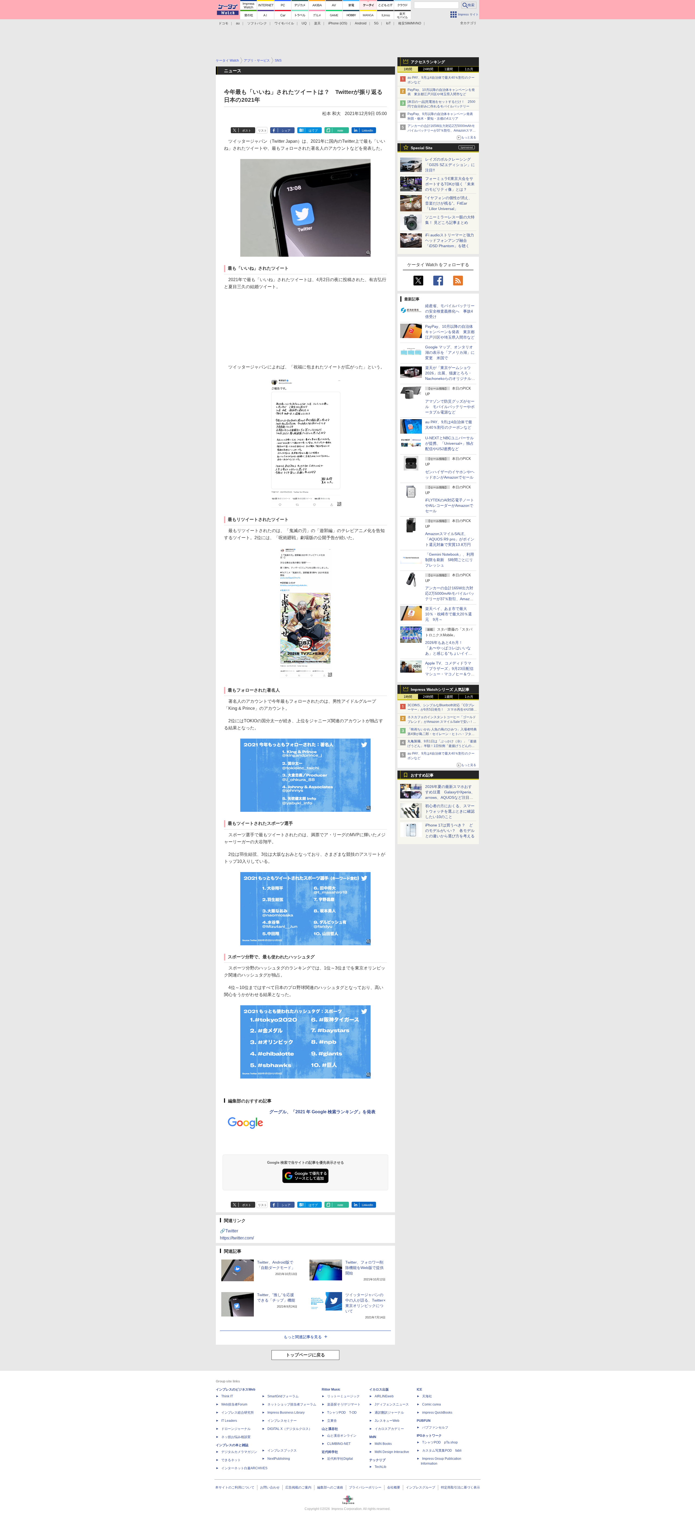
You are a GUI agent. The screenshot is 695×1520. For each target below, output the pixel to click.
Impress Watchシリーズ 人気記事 (440, 689)
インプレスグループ (420, 1487)
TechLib (380, 1467)
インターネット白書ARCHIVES (244, 1468)
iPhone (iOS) (337, 23)
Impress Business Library (286, 1412)
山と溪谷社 (330, 1429)
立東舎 (332, 1421)
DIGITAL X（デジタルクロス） (289, 1429)
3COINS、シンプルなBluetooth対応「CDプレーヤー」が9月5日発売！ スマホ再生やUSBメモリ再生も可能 (442, 709)
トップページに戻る (305, 1355)
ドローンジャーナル (236, 1429)
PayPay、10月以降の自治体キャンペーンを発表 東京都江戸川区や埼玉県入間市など (450, 331)
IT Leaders (229, 1421)
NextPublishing (278, 1459)
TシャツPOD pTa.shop (440, 1442)
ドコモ (223, 23)
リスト (262, 130)
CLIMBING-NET (338, 1444)
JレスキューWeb (387, 1421)
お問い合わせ (270, 1487)
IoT (388, 23)
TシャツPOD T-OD (342, 1412)
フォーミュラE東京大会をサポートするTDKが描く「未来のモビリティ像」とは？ (450, 184)
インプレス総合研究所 (237, 1412)
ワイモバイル (284, 23)
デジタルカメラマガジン (239, 1452)
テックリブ (377, 1460)
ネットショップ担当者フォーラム (291, 1404)
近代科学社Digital (340, 1459)
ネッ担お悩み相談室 (236, 1437)
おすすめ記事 (422, 775)
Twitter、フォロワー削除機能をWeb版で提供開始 (364, 1267)
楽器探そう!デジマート (344, 1404)
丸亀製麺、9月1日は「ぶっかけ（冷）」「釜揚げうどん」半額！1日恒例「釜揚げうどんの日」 (441, 745)
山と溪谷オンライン (341, 1436)
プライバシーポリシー (365, 1487)
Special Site (421, 148)
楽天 (317, 23)
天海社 (427, 1396)
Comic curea (431, 1404)
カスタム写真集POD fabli (442, 1450)
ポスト (246, 130)
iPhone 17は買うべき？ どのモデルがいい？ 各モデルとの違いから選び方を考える (450, 830)
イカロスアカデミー (389, 1429)
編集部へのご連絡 (330, 1487)
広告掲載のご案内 (298, 1487)
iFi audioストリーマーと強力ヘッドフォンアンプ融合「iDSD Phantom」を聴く (449, 240)
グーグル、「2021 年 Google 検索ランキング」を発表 (322, 1111)
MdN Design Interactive (392, 1452)
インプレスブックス (282, 1450)
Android (361, 23)
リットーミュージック (343, 1396)
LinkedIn (367, 130)
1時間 (408, 69)
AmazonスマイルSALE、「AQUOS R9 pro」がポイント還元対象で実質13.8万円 (449, 539)
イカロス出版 (379, 1389)
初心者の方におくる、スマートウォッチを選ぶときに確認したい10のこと (450, 811)
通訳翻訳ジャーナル (389, 1412)
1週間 (448, 69)
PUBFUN (424, 1421)
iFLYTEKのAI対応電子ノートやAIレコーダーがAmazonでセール (449, 505)
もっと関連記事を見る (303, 1337)
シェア (286, 130)
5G (376, 23)
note (340, 130)
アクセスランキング (428, 62)
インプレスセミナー (282, 1421)
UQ (304, 23)
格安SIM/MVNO (409, 23)
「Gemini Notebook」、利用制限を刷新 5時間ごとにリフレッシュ (449, 559)
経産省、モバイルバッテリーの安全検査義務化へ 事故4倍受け (450, 311)
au (238, 23)
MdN (372, 1437)
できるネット (231, 1460)
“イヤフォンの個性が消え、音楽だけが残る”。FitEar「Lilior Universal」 (448, 203)
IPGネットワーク (429, 1436)
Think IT (227, 1396)
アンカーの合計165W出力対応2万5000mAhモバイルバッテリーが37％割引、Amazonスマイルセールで (441, 130)
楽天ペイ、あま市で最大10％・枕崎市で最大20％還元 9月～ (448, 614)
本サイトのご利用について (234, 1487)
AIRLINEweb (384, 1396)
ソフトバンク (257, 23)
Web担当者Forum (234, 1404)
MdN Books (383, 1444)
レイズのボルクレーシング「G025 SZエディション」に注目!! (450, 164)
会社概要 (393, 1487)
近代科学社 (330, 1452)
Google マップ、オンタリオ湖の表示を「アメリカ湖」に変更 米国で (450, 352)
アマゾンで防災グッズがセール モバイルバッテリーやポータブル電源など (450, 406)
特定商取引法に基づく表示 (460, 1487)
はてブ (313, 130)
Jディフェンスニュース (392, 1404)
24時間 (428, 69)
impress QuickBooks (437, 1412)
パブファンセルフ (435, 1427)
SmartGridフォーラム (283, 1396)
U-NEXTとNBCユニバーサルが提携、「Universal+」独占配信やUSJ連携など (449, 443)
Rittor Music (331, 1389)
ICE (419, 1389)
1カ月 (469, 69)
